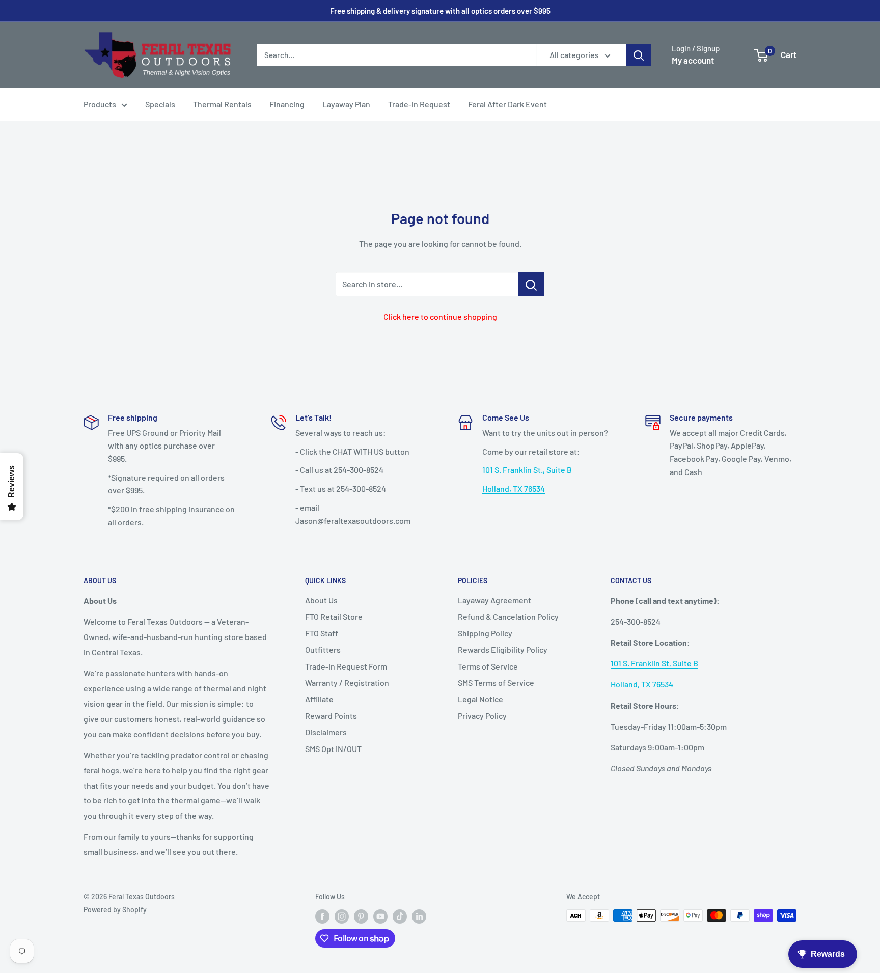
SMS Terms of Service (496, 682)
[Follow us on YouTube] (380, 916)
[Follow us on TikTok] (400, 916)
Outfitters (323, 649)
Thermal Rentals (222, 104)
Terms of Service (488, 666)
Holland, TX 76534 (513, 488)
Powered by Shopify (115, 909)
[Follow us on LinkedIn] (419, 916)
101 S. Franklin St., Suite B (527, 470)
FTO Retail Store (334, 616)
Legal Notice (480, 699)
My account (693, 60)
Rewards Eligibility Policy (502, 649)
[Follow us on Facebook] (322, 916)
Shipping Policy (485, 633)
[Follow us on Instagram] (342, 916)
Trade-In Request (419, 104)
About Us (321, 600)
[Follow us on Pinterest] (361, 916)
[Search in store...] (531, 284)
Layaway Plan (346, 104)
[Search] (638, 55)
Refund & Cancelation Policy (508, 616)
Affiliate (319, 699)
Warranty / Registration (347, 682)
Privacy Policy (482, 715)
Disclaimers (326, 732)
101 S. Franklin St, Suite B (654, 663)
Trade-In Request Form (346, 666)
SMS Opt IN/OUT (333, 749)
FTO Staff (321, 633)
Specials (160, 104)
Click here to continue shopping (440, 316)
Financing (287, 104)
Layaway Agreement (494, 600)
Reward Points (331, 715)
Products (100, 104)
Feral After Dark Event (507, 104)
